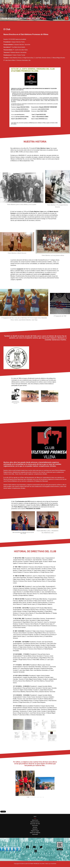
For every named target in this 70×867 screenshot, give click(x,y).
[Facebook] (27, 847)
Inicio (35, 816)
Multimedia (35, 834)
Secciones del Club (35, 823)
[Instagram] (36, 851)
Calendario (35, 829)
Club (35, 818)
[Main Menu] (66, 18)
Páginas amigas (35, 830)
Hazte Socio (35, 820)
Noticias (35, 827)
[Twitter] (41, 847)
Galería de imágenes (35, 832)
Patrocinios (35, 825)
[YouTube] (34, 847)
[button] (14, 783)
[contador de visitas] (10, 849)
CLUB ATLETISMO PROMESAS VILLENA (21, 18)
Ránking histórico (35, 822)
